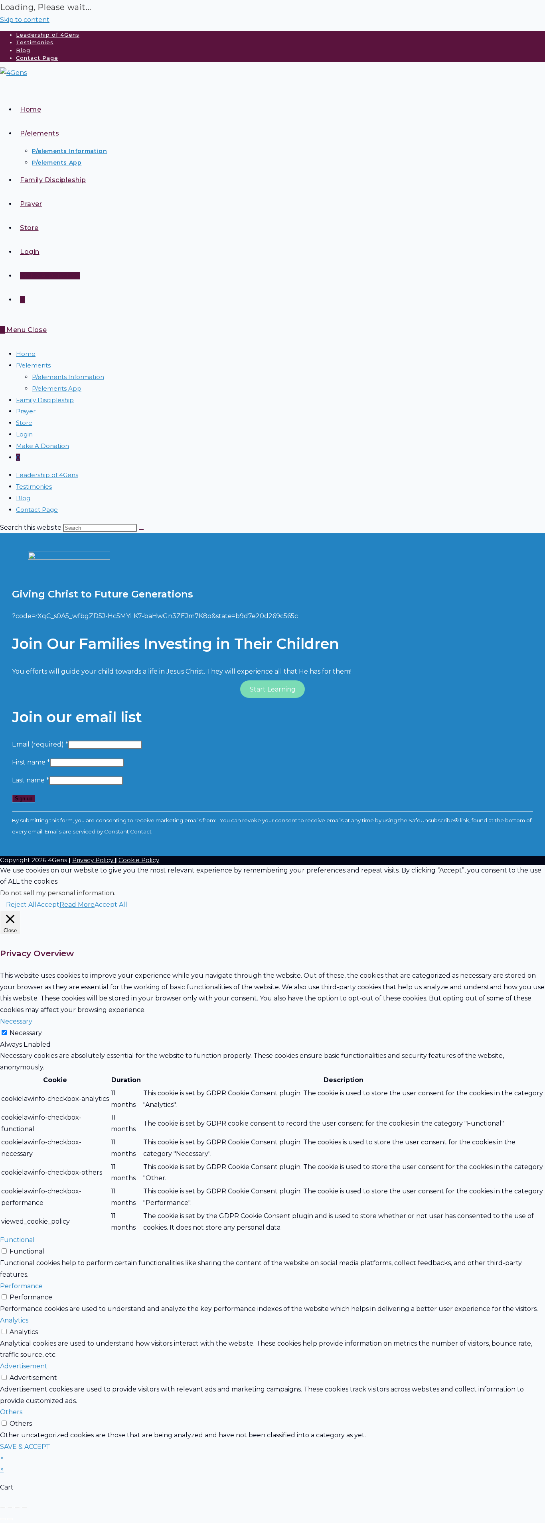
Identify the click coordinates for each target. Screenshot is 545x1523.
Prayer (26, 411)
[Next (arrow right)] (10, 1519)
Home (26, 354)
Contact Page (37, 58)
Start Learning (273, 689)
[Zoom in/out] (3, 1507)
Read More (77, 904)
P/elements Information (68, 377)
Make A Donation (42, 446)
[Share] (17, 1507)
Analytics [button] (14, 1320)
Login (24, 434)
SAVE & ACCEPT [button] (25, 1446)
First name (31, 762)
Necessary (26, 1033)
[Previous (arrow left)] (3, 1519)
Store (24, 422)
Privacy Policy (93, 860)
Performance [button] (21, 1286)
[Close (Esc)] (24, 1507)
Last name (30, 780)
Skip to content (24, 20)
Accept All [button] (111, 904)
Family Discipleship (45, 400)
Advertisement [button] (23, 1366)
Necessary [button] (16, 1021)
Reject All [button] (21, 904)
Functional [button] (17, 1240)
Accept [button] (48, 904)
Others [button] (11, 1412)
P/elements (33, 365)
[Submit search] (141, 530)
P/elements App (56, 388)
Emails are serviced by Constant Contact (98, 831)
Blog (23, 50)
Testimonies (34, 42)
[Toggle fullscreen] (10, 1507)
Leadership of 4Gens (47, 34)
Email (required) (40, 744)
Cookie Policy (138, 860)
